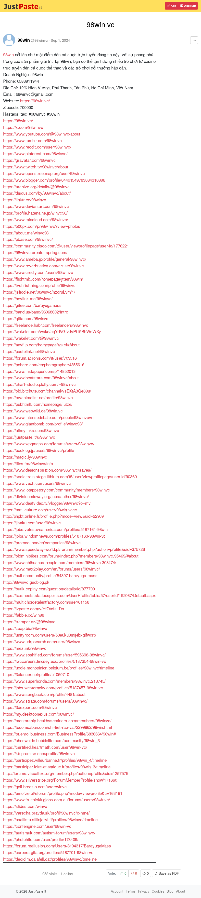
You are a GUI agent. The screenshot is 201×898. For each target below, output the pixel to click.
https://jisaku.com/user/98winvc (32, 522)
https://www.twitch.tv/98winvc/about (35, 166)
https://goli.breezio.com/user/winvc (35, 786)
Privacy (143, 891)
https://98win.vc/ (35, 100)
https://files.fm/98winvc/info (28, 463)
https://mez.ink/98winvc (24, 648)
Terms (131, 891)
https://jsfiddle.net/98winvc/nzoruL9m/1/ (39, 292)
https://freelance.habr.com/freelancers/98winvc (45, 325)
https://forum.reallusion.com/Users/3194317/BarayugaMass (57, 846)
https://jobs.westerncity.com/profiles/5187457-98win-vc (53, 687)
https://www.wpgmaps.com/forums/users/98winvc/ (48, 443)
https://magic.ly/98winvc (25, 457)
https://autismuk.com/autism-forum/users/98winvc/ (49, 833)
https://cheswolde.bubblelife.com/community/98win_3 (51, 740)
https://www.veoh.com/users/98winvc (37, 483)
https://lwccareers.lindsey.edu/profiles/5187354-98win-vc (54, 661)
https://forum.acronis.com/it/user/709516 (40, 358)
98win (24, 40)
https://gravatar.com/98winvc (29, 160)
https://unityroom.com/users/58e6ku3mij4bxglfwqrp (49, 635)
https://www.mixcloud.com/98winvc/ (35, 219)
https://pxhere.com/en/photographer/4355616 (43, 364)
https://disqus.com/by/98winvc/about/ (37, 193)
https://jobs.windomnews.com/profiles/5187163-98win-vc (54, 536)
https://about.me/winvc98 (26, 233)
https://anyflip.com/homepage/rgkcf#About (41, 344)
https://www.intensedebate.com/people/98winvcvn (48, 417)
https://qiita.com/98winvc (25, 318)
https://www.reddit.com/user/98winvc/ (37, 147)
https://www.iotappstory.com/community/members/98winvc (56, 490)
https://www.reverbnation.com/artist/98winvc (43, 265)
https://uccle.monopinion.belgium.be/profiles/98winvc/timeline (58, 668)
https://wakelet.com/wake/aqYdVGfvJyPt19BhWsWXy (52, 331)
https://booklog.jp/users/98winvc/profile (38, 450)
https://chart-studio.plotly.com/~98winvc (39, 384)
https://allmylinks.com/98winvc (31, 430)
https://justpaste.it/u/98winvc (29, 437)
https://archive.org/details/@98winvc (36, 186)
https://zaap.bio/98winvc (25, 628)
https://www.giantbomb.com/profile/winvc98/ (43, 424)
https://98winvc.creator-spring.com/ (35, 252)
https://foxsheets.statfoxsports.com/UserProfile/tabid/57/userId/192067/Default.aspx (79, 595)
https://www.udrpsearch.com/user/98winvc (41, 641)
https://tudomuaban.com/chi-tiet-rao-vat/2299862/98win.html (57, 727)
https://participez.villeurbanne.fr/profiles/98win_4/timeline (55, 760)
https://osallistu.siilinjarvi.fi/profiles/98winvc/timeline (50, 819)
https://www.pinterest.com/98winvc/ (35, 153)
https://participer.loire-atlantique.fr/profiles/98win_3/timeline (57, 766)
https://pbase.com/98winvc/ (28, 239)
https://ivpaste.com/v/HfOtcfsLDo (33, 608)
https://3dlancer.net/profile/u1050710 (36, 674)
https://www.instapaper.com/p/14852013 (39, 371)
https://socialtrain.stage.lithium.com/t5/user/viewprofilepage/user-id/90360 (70, 476)
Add (173, 5)
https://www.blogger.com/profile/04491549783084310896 (54, 180)
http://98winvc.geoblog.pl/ (26, 582)
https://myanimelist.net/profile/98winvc (38, 397)
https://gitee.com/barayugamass (32, 305)
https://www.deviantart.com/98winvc (36, 206)
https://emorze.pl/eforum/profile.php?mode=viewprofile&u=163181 (62, 793)
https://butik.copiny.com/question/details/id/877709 (49, 588)
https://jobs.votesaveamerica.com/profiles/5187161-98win (55, 529)
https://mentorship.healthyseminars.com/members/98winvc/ (57, 720)
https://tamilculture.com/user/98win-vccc (40, 509)
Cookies (158, 891)
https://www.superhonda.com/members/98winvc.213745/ (54, 681)
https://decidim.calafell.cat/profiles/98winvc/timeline (50, 859)
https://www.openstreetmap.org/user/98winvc (44, 173)
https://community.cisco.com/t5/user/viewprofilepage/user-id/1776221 (66, 246)
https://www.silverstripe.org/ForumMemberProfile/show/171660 (60, 780)
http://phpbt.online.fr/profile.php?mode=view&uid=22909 (53, 516)
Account (189, 5)
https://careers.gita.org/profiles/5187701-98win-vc (48, 852)
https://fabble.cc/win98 (23, 615)
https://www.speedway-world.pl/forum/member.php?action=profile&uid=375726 (74, 549)
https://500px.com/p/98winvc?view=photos (41, 226)
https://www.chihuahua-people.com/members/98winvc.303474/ (59, 562)
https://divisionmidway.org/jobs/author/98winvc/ (46, 496)
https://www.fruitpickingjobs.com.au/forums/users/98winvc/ (56, 799)
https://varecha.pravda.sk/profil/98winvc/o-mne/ (46, 813)
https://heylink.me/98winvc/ (28, 298)
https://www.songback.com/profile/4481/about (44, 694)
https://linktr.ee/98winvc (24, 199)
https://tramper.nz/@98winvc (29, 621)
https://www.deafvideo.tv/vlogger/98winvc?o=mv (47, 503)
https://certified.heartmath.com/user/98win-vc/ (45, 747)
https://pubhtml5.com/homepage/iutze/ (38, 404)
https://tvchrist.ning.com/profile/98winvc (39, 285)
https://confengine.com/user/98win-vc (37, 826)
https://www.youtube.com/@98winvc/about (41, 134)
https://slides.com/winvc (25, 806)
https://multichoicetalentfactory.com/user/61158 (46, 602)
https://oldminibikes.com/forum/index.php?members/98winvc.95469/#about (70, 556)
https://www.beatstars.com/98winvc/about (41, 377)
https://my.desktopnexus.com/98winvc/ (38, 714)
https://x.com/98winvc (23, 127)
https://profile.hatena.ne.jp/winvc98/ (35, 213)
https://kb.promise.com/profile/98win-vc (39, 753)
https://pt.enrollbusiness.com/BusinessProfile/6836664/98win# (59, 734)
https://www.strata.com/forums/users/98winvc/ (45, 701)
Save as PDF (168, 873)
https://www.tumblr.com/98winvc (32, 140)
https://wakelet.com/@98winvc (31, 338)
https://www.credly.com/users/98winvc (38, 272)
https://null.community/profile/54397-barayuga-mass (50, 575)
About (180, 891)
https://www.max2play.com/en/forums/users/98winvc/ (51, 569)
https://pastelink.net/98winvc (29, 351)
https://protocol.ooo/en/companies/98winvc (42, 542)
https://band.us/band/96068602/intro (35, 312)
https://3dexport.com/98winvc (30, 707)
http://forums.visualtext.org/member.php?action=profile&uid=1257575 (65, 773)
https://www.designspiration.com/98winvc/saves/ (47, 470)
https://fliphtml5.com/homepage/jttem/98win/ (43, 279)
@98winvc (39, 40)
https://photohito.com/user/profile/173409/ (40, 839)
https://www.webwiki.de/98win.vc (33, 411)
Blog (170, 891)
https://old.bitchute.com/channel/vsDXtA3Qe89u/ (47, 391)
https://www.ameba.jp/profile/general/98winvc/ (44, 259)
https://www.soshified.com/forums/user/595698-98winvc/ (54, 655)
